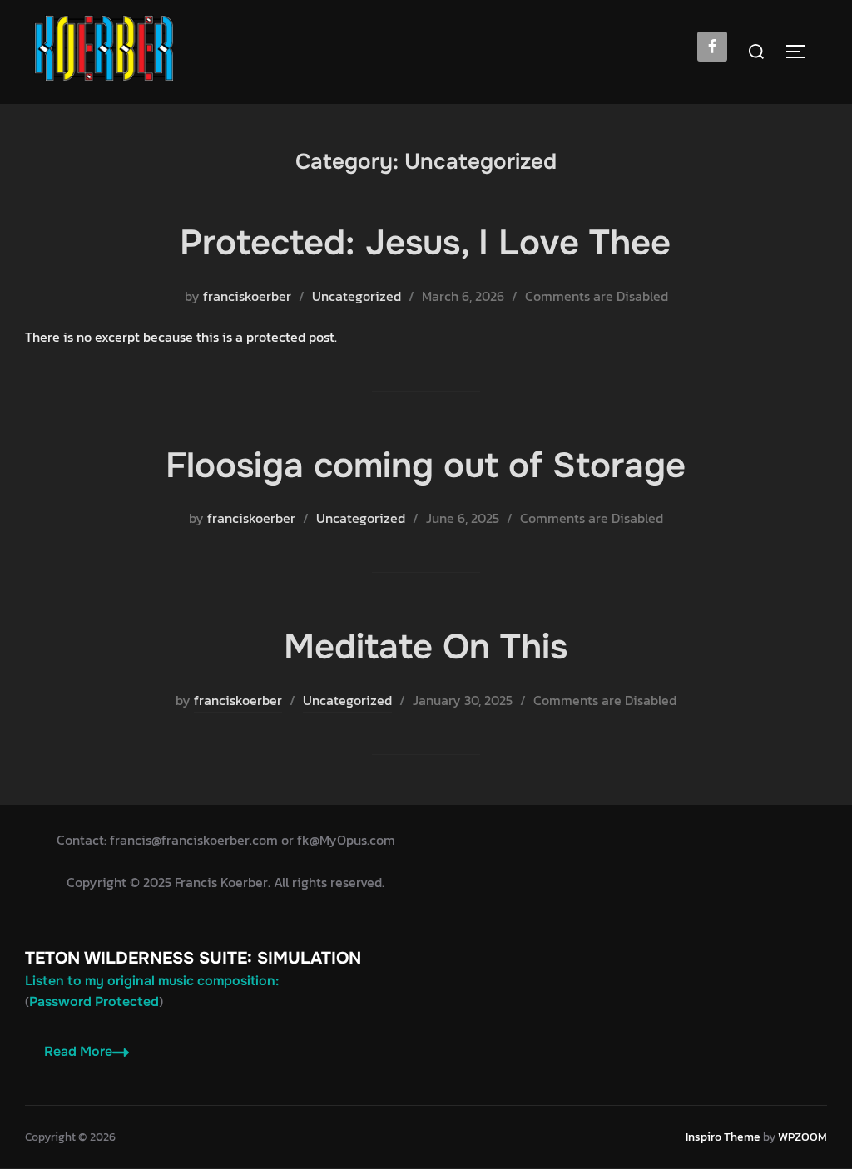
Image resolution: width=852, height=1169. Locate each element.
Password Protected (94, 1001)
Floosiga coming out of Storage (426, 465)
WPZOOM (802, 1137)
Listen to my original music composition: (152, 980)
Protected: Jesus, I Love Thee (425, 242)
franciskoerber (247, 296)
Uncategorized (356, 296)
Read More (78, 1051)
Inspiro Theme (723, 1137)
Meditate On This (425, 646)
